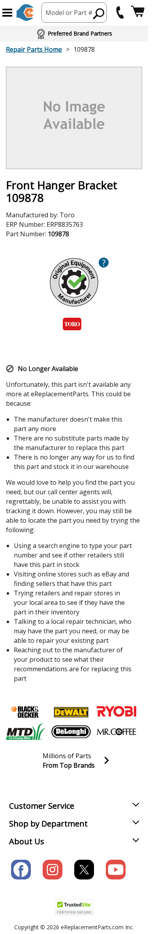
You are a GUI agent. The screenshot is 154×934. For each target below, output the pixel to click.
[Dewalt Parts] (71, 712)
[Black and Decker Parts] (25, 712)
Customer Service (41, 805)
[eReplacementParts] (25, 12)
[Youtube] (116, 869)
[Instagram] (52, 869)
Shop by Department (48, 823)
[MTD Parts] (25, 732)
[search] (98, 13)
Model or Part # (69, 12)
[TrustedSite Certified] (74, 907)
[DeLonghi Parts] (71, 732)
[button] (7, 12)
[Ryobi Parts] (116, 712)
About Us (26, 841)
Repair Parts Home (34, 49)
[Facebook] (21, 869)
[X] (84, 869)
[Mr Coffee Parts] (116, 732)
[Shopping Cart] (138, 12)
